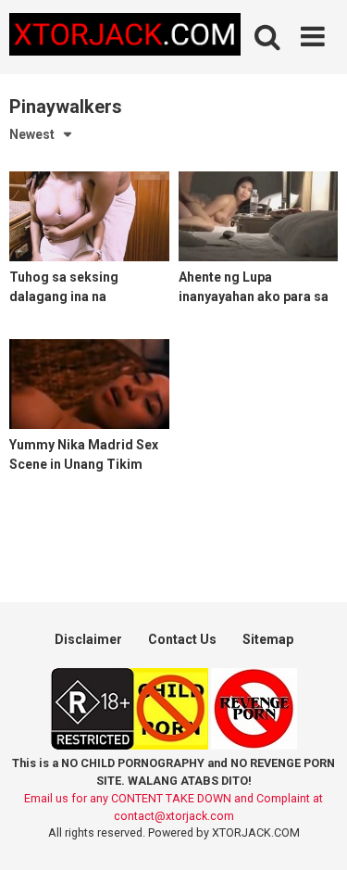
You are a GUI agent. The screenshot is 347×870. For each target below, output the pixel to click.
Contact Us (182, 639)
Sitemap (267, 639)
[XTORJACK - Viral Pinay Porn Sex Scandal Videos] (125, 37)
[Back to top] (313, 832)
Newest (32, 134)
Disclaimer (88, 639)
